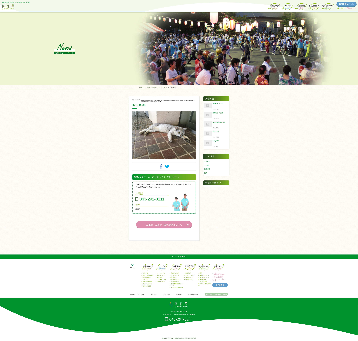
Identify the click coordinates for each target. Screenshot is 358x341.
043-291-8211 (151, 199)
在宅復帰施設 (147, 277)
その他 (206, 165)
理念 (201, 273)
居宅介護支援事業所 (177, 287)
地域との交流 (147, 286)
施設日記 (153, 294)
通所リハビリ (161, 275)
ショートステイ (161, 279)
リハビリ (145, 279)
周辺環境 (173, 277)
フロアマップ (175, 275)
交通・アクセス (175, 279)
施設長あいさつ (204, 277)
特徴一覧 (145, 273)
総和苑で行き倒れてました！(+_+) (157, 87)
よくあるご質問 (218, 277)
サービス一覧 (161, 273)
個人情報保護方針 (193, 294)
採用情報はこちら (346, 4)
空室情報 (179, 294)
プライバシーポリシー (179, 325)
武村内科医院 (175, 281)
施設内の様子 (175, 273)
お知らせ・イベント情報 (137, 294)
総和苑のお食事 (147, 281)
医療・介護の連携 (148, 275)
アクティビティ (147, 284)
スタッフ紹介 (166, 294)
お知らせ (207, 161)
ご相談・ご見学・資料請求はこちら (164, 224)
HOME (141, 87)
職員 (205, 173)
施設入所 (159, 277)
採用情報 (207, 169)
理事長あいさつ (204, 275)
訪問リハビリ (161, 281)
